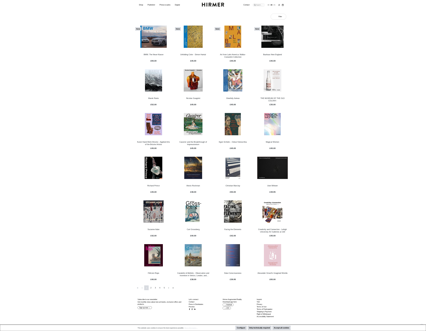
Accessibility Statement (265, 316)
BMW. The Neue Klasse (153, 54)
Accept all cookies (281, 328)
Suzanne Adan (153, 229)
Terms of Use (261, 307)
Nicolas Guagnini (193, 98)
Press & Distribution (196, 304)
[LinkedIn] (195, 309)
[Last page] (173, 287)
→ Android (228, 305)
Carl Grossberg (193, 229)
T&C (258, 302)
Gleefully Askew (233, 98)
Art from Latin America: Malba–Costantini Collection (233, 55)
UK (271, 5)
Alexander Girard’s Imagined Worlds (272, 273)
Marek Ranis (153, 98)
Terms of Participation (264, 309)
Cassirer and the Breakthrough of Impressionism (193, 143)
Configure (241, 328)
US (274, 5)
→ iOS (226, 308)
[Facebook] (189, 309)
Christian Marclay (233, 186)
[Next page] (168, 287)
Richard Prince (153, 186)
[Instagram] (192, 309)
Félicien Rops (153, 273)
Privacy (259, 304)
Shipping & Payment (264, 312)
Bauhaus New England (272, 54)
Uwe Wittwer (272, 186)
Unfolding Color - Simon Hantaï (193, 54)
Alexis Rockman (193, 186)
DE (269, 5)
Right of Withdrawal (264, 314)
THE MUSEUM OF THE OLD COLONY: (272, 99)
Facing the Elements (232, 229)
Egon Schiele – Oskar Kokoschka (233, 142)
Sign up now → (144, 308)
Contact (191, 302)
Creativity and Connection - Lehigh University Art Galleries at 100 (272, 230)
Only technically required (259, 328)
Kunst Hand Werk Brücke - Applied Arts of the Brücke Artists (153, 143)
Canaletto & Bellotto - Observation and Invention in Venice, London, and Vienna (193, 274)
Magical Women (272, 142)
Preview (192, 307)
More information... (191, 328)
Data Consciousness (232, 273)
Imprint (259, 299)
